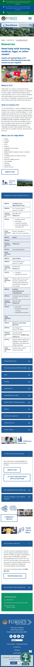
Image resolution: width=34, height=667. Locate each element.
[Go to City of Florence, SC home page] (9, 18)
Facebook (11, 636)
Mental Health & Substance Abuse (14, 402)
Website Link (9, 172)
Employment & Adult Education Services (16, 195)
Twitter (18, 636)
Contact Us (17, 647)
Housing (6, 381)
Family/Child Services (10, 361)
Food (5, 375)
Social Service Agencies (11, 416)
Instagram (14, 636)
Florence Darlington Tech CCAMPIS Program (14, 498)
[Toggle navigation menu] (30, 18)
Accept (14, 663)
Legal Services (8, 388)
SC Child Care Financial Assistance (14, 453)
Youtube (22, 636)
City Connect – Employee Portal (17, 644)
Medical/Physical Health (11, 395)
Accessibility (17, 653)
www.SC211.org (7, 117)
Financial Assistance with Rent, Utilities (15, 368)
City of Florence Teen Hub (12, 543)
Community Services (22, 40)
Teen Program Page (14, 576)
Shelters (6, 409)
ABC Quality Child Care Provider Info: (15, 490)
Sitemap (17, 650)
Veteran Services (9, 423)
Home (3, 40)
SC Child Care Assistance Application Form (17, 478)
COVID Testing (8, 429)
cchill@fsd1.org (25, 334)
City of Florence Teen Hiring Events (14, 587)
